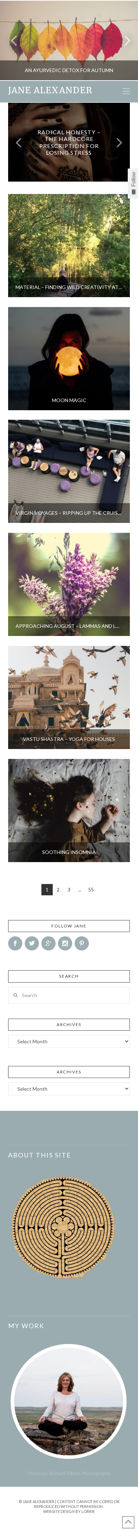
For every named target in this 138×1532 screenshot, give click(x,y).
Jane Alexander (50, 90)
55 (91, 889)
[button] (126, 91)
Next (123, 40)
